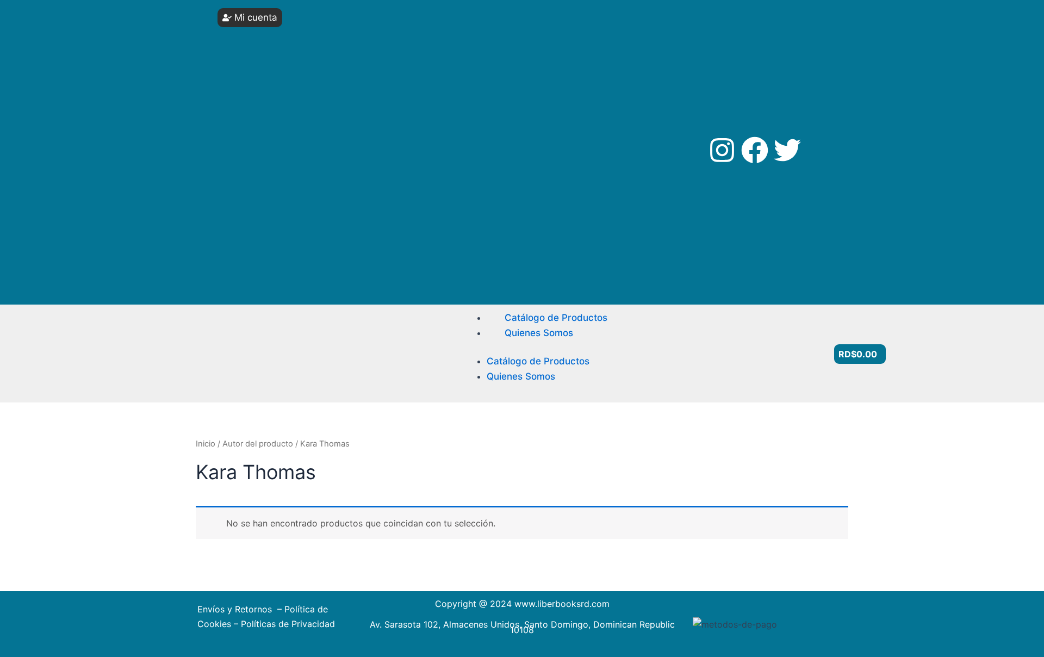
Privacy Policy (261, 220)
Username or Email (267, 28)
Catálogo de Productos (556, 317)
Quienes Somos (539, 332)
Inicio (205, 444)
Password (252, 69)
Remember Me (270, 110)
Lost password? (266, 161)
